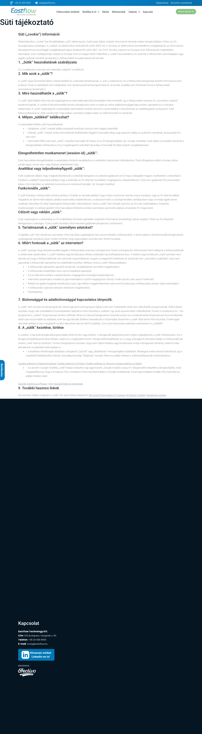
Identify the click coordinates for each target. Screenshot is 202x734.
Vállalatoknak (162, 2)
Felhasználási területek (67, 11)
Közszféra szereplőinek (181, 2)
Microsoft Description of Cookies (107, 395)
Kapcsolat (148, 11)
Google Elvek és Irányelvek (68, 383)
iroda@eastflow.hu (37, 643)
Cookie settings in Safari (128, 363)
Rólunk (105, 11)
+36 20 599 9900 (23, 2)
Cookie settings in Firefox (71, 363)
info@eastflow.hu (47, 2)
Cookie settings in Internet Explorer (37, 363)
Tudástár (132, 11)
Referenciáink (118, 11)
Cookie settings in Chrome (100, 363)
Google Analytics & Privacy (32, 383)
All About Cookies (136, 395)
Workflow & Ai (89, 11)
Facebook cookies (156, 395)
